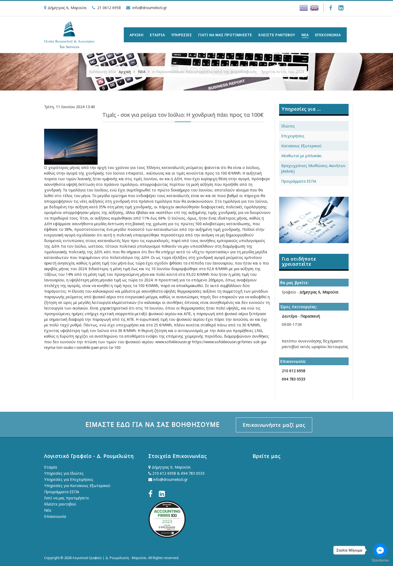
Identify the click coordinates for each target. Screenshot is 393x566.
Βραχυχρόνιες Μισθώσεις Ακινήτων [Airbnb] (313, 168)
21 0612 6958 (109, 7)
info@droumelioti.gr (149, 7)
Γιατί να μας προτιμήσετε (66, 497)
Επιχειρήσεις (293, 135)
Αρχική (125, 71)
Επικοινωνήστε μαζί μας (274, 425)
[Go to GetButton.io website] (380, 560)
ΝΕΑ (141, 71)
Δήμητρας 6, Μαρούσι (171, 467)
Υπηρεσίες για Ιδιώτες (64, 473)
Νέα (47, 510)
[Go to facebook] (380, 550)
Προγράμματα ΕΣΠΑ (298, 181)
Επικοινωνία (55, 516)
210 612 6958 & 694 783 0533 (178, 473)
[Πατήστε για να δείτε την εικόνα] (71, 146)
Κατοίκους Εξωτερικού (301, 145)
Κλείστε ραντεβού (60, 504)
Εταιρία (50, 467)
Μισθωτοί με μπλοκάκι (301, 155)
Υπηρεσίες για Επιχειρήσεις (68, 479)
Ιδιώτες (288, 126)
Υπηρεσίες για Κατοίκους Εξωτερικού (77, 485)
